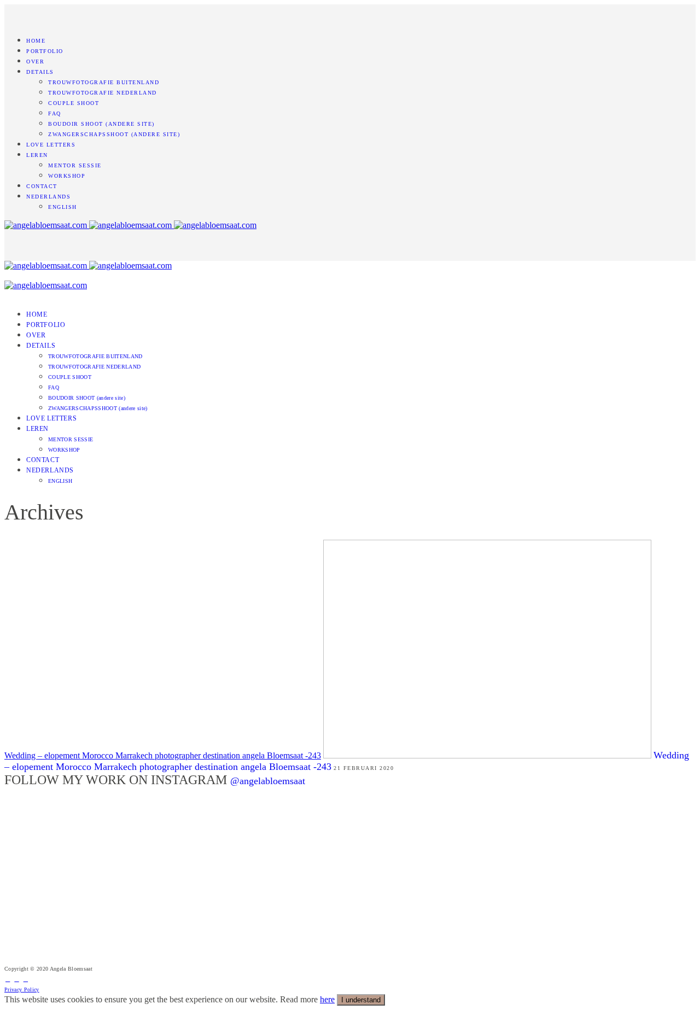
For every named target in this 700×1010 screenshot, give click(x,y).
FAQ (54, 113)
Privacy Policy (21, 989)
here (327, 999)
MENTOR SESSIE (75, 165)
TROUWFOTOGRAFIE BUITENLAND (103, 82)
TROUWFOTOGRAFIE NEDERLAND (102, 93)
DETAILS (40, 72)
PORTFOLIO (44, 51)
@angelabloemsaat (267, 780)
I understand (361, 1000)
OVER (35, 62)
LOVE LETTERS (50, 145)
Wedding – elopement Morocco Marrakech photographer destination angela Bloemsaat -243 (162, 755)
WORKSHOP (66, 176)
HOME (35, 41)
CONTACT (41, 186)
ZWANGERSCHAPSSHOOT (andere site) (114, 134)
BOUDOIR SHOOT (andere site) (101, 124)
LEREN (37, 155)
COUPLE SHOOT (73, 103)
